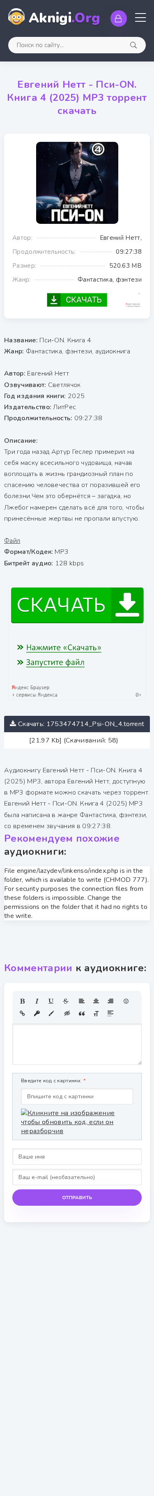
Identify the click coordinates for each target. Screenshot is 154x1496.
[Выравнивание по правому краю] (110, 1001)
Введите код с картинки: (51, 1080)
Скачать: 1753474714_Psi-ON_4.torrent (81, 724)
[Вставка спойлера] (110, 1013)
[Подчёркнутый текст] (51, 1001)
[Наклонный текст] (37, 1001)
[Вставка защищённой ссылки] (37, 1013)
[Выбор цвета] (51, 1013)
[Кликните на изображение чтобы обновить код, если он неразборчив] (77, 1122)
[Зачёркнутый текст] (66, 1001)
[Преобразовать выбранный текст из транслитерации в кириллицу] (96, 1013)
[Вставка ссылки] (22, 1013)
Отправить (77, 1197)
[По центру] (96, 1001)
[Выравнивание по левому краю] (82, 1001)
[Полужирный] (22, 1001)
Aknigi (64, 18)
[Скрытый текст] (67, 1013)
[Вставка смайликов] (126, 1001)
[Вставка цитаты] (82, 1013)
